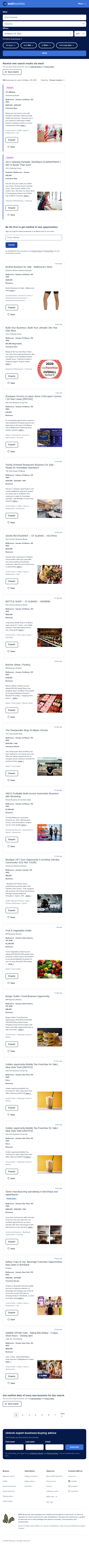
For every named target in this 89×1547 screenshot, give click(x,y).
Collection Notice (35, 67)
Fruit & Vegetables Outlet (18, 930)
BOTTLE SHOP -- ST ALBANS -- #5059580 (28, 601)
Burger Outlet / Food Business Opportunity (27, 996)
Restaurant (20, 508)
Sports (24, 903)
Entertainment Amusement (15, 300)
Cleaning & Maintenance (15, 201)
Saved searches (9, 1491)
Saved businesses (9, 1486)
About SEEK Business (54, 1476)
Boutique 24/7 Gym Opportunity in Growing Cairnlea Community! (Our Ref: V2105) (32, 861)
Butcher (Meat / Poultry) (18, 664)
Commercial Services (13, 830)
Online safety (7, 1501)
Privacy (49, 1486)
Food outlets (16, 703)
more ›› (23, 125)
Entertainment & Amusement (16, 298)
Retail (8, 435)
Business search (9, 1476)
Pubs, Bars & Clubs (24, 635)
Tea (17, 133)
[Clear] (70, 33)
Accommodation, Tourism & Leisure (19, 295)
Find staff (28, 1486)
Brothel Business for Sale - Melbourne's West (29, 267)
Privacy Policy (49, 67)
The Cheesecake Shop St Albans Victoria (27, 730)
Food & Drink (10, 130)
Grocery (20, 437)
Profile (5, 1481)
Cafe (18, 574)
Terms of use (51, 1481)
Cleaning (28, 201)
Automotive (16, 832)
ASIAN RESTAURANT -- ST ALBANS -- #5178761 (31, 535)
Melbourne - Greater (13, 99)
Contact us (72, 1476)
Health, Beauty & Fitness (15, 901)
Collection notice (52, 1491)
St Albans (10, 92)
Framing (20, 1234)
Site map (49, 1502)
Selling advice (30, 1481)
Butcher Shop (28, 703)
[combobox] (44, 17)
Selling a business (31, 1476)
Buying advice (8, 1496)
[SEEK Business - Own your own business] (14, 4)
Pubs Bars (9, 637)
